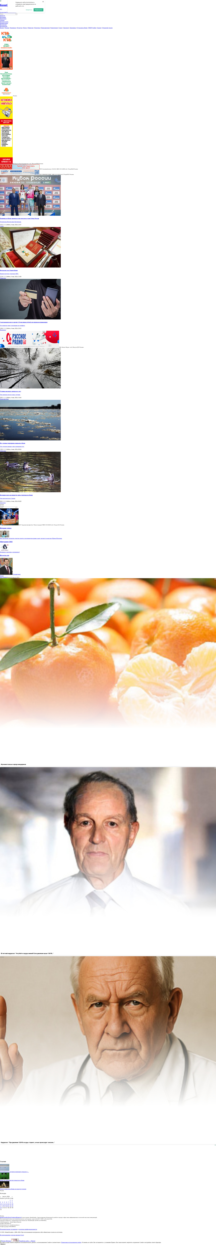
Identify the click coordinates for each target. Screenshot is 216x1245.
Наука (25, 28)
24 (1, 1207)
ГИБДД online (92, 28)
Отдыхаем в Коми (82, 28)
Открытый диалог (107, 28)
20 (7, 1206)
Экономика (73, 28)
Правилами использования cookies (71, 1242)
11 (3, 1204)
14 (8, 1204)
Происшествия (45, 28)
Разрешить (38, 10)
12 (5, 1204)
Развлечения (54, 28)
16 (12, 1204)
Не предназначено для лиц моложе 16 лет (12, 1235)
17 (1, 1206)
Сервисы (13, 1217)
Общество (30, 28)
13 (7, 1204)
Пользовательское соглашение (8, 1229)
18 (3, 1206)
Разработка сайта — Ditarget (27, 1241)
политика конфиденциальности (28, 1229)
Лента (9, 1217)
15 (10, 1204)
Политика (37, 28)
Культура (19, 28)
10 (1, 1204)
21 (8, 1206)
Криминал (13, 28)
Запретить (29, 10)
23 (12, 1206)
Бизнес (2, 28)
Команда (18, 1217)
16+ (1, 9)
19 (5, 1206)
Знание (99, 28)
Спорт (60, 28)
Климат (7, 28)
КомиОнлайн (4, 1217)
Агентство (3, 12)
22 (10, 1206)
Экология (66, 28)
